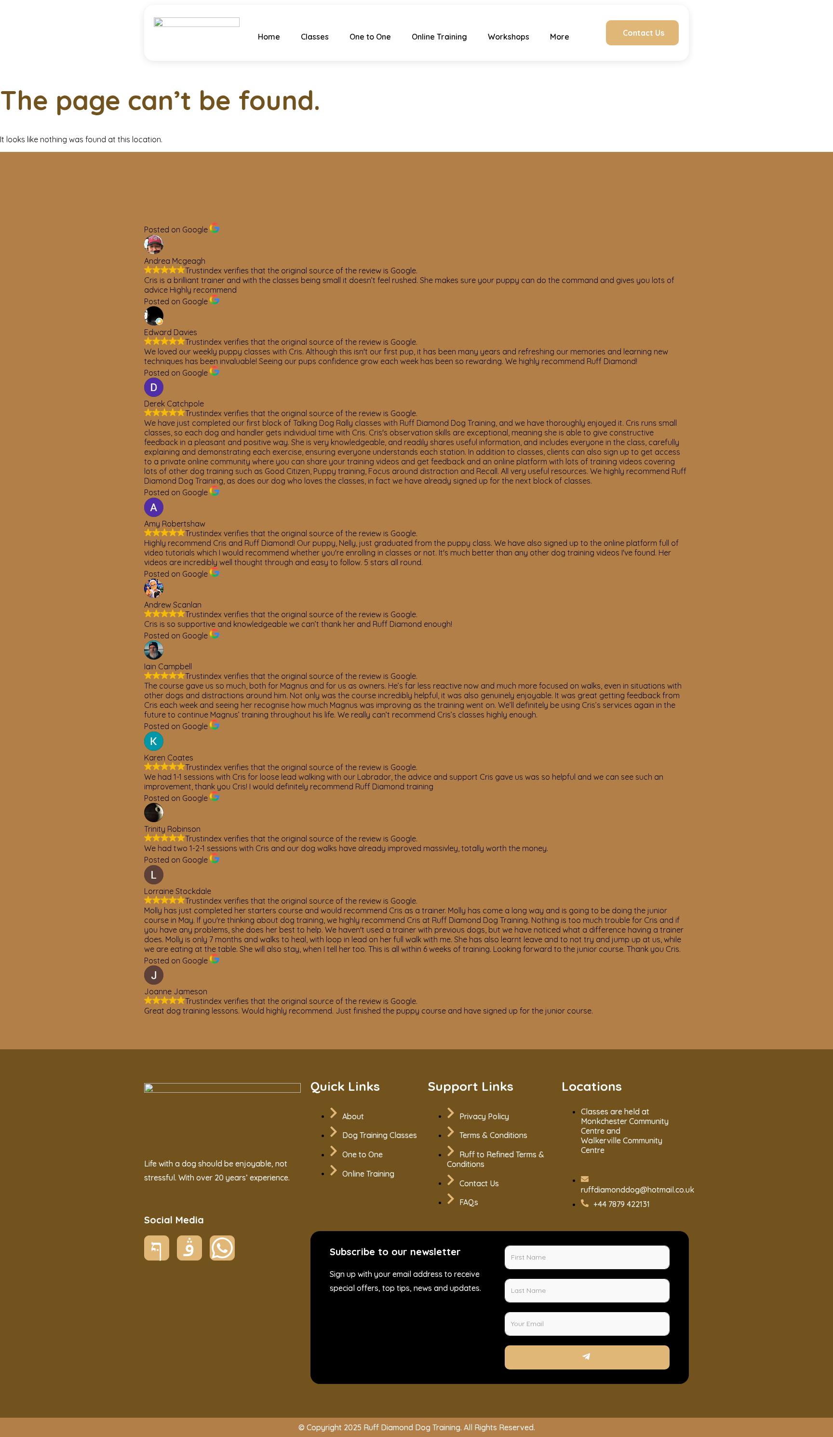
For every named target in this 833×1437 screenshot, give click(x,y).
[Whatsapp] (222, 1248)
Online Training (439, 36)
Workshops (508, 36)
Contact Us (643, 33)
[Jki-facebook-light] (156, 1248)
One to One (370, 36)
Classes (315, 36)
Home (269, 36)
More (559, 36)
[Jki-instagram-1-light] (189, 1248)
